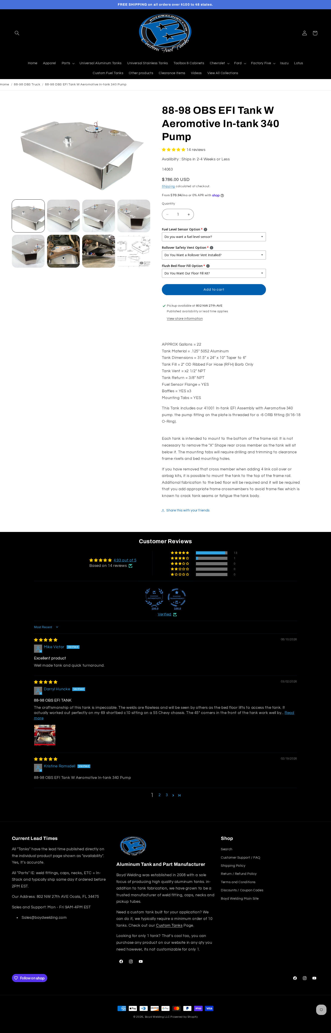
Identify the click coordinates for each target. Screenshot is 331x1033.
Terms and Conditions (238, 882)
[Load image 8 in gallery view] (133, 251)
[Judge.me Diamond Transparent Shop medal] (177, 597)
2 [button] (160, 795)
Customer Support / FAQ (240, 857)
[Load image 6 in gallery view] (63, 251)
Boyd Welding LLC (157, 1017)
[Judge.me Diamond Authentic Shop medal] (154, 597)
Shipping (168, 186)
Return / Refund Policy (239, 874)
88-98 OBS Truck (27, 84)
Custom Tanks (169, 926)
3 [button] (167, 795)
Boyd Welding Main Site (240, 898)
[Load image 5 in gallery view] (28, 251)
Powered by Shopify (184, 1017)
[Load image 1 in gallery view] (28, 216)
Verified (164, 614)
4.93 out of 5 (125, 560)
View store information (185, 319)
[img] (45, 640)
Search (226, 849)
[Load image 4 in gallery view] (133, 216)
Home (4, 84)
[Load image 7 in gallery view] (98, 251)
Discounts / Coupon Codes (242, 890)
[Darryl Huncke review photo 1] (45, 735)
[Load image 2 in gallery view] (63, 216)
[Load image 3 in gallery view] (98, 216)
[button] (17, 33)
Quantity (168, 203)
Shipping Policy (233, 865)
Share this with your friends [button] (188, 510)
